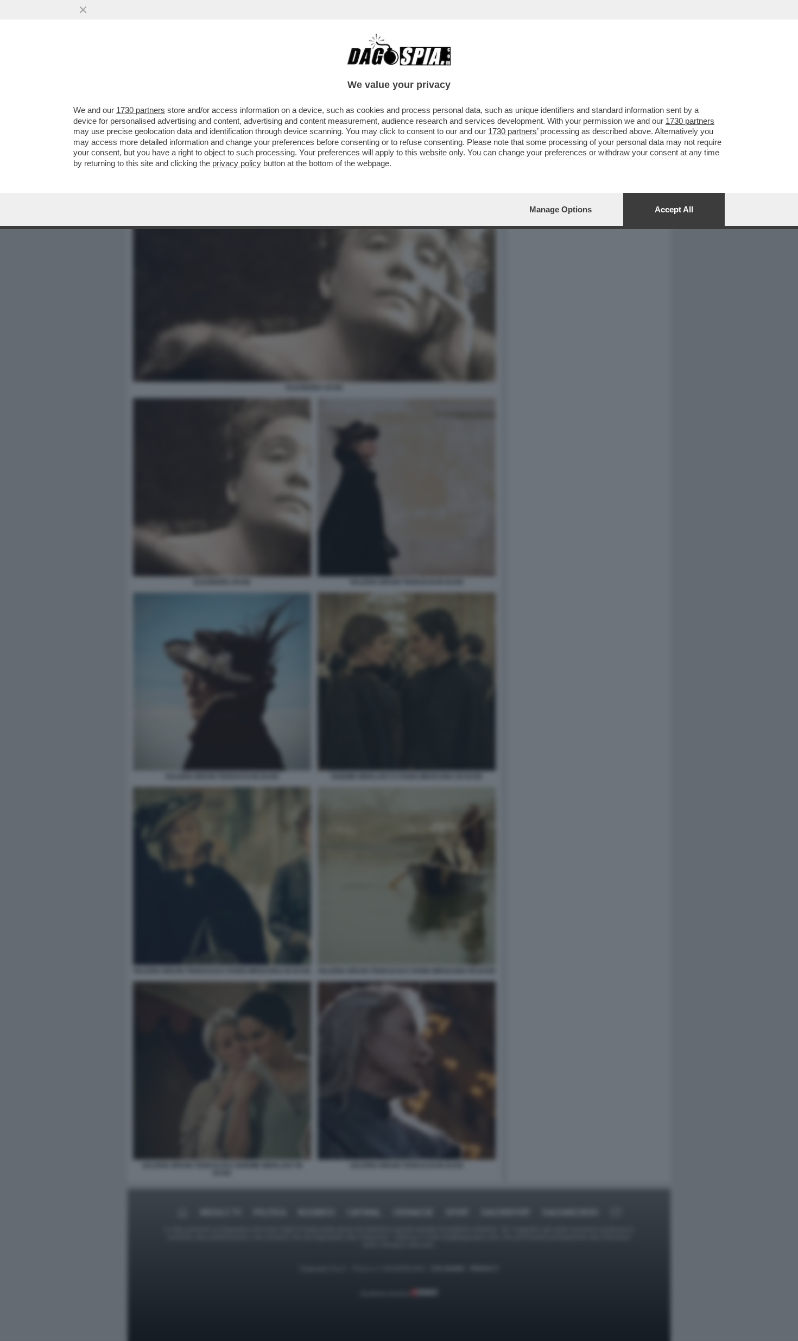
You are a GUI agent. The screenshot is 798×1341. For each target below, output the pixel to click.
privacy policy (236, 163)
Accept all (674, 209)
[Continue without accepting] (83, 10)
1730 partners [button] (140, 110)
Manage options (560, 209)
